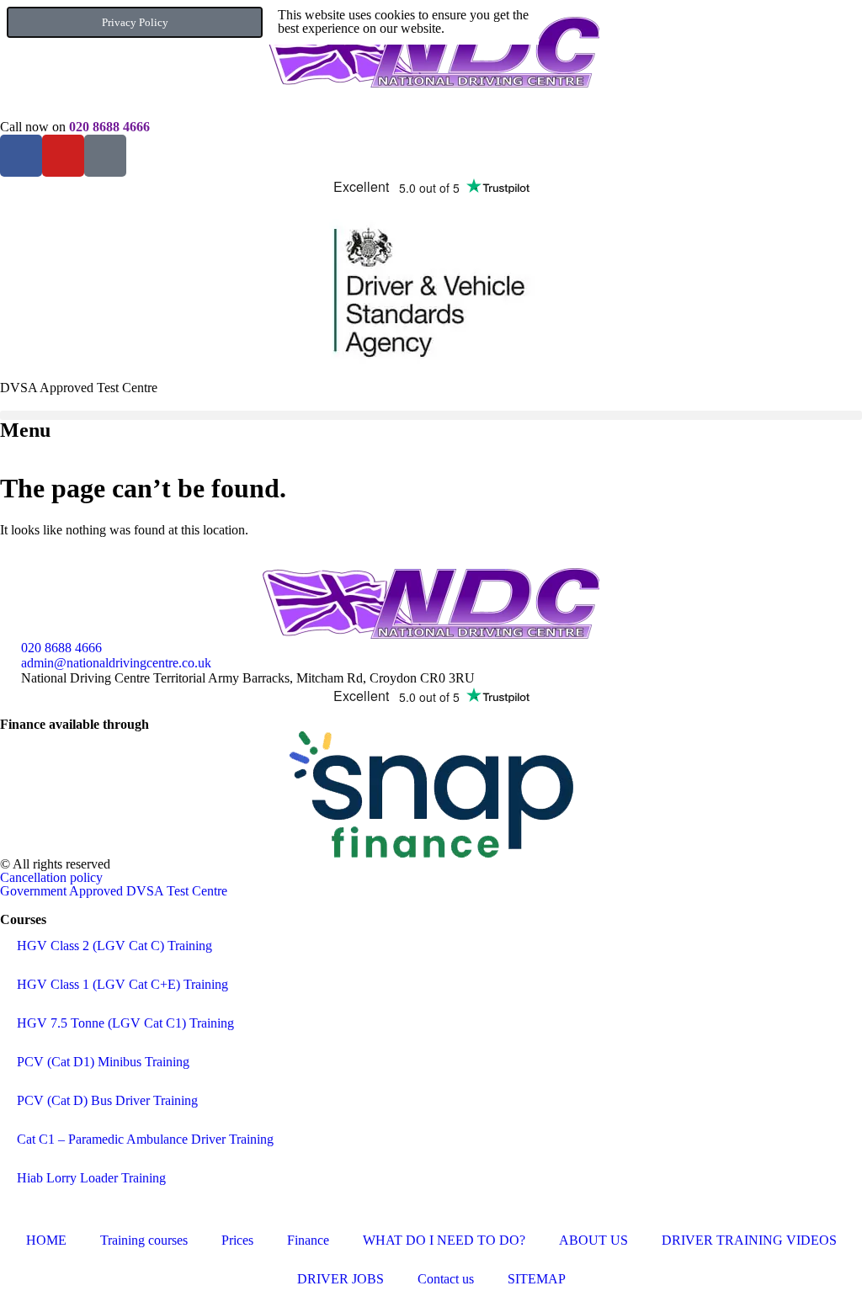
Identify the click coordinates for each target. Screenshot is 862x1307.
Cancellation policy (51, 877)
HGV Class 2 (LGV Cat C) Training (114, 945)
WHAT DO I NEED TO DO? (444, 1240)
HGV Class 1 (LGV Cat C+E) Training (122, 984)
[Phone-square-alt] (105, 156)
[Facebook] (21, 156)
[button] (431, 415)
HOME (46, 1240)
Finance (308, 1240)
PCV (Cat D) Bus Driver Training (107, 1100)
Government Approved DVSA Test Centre (113, 891)
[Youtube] (63, 156)
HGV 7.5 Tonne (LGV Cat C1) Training (125, 1023)
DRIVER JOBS (340, 1279)
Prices (237, 1240)
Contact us (446, 1279)
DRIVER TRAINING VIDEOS (749, 1240)
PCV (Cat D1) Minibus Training (103, 1062)
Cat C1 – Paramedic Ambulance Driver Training (145, 1139)
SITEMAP (537, 1279)
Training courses (144, 1240)
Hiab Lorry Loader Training (91, 1178)
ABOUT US (593, 1240)
